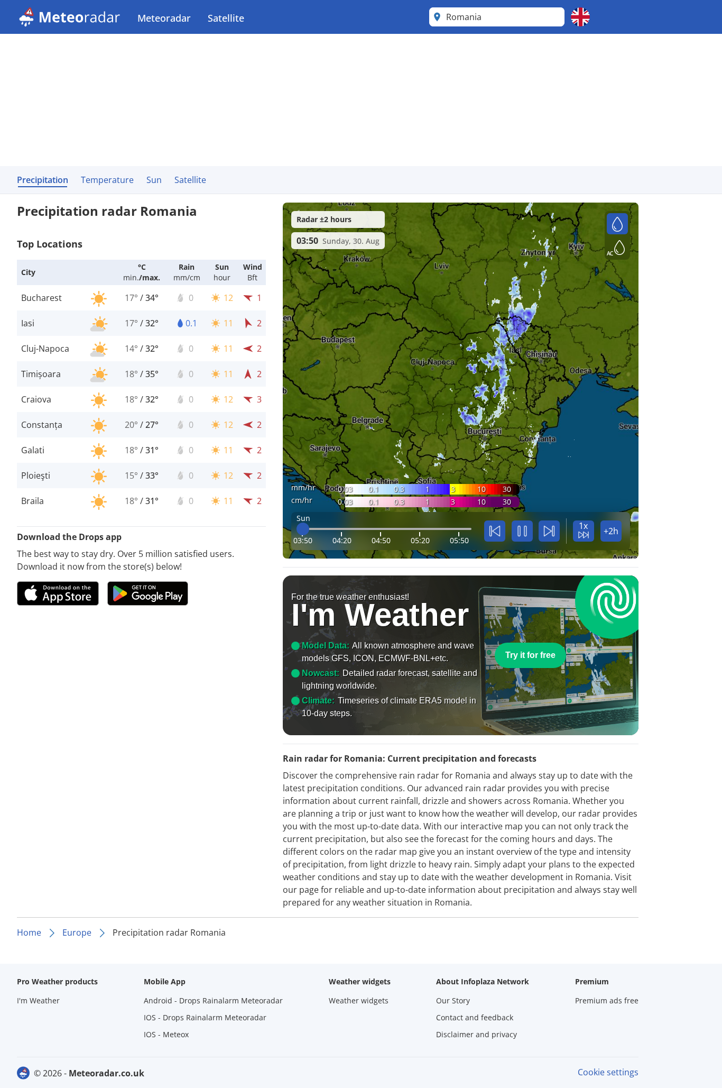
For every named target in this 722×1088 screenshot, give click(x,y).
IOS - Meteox (166, 1034)
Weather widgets (358, 1000)
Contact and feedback (474, 1017)
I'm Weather (38, 1000)
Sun (154, 180)
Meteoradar (164, 18)
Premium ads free (606, 1000)
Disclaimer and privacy (476, 1034)
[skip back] (494, 531)
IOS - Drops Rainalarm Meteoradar (205, 1017)
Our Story (453, 1000)
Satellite (226, 18)
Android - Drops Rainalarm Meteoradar (213, 1000)
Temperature (107, 180)
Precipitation (42, 180)
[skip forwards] (549, 531)
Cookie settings (608, 1072)
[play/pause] (522, 531)
